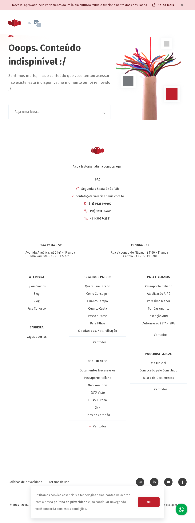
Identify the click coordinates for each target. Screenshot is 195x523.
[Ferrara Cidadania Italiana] (14, 23)
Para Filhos (97, 323)
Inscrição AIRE (159, 316)
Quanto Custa (97, 308)
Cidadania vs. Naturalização (97, 331)
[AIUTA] (44, 23)
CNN (97, 407)
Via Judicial (158, 363)
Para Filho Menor (158, 301)
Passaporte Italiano (97, 378)
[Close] (182, 5)
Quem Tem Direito (97, 286)
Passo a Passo (97, 316)
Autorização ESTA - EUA (158, 323)
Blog (37, 293)
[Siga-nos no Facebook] (182, 482)
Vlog (37, 301)
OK (149, 502)
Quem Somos (36, 286)
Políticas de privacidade (25, 482)
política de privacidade (70, 502)
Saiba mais (165, 5)
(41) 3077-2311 (100, 218)
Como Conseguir (97, 293)
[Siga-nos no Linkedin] (154, 482)
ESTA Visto (97, 392)
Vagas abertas (37, 337)
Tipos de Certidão (97, 415)
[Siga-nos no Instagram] (140, 482)
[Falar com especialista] (181, 509)
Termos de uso (59, 482)
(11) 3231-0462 (100, 211)
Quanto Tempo (97, 301)
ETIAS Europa (97, 400)
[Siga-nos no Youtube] (168, 482)
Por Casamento (158, 308)
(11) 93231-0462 (99, 203)
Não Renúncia (97, 385)
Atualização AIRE (158, 293)
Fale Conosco (37, 308)
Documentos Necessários (97, 370)
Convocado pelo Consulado (158, 370)
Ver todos (99, 342)
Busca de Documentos (158, 378)
